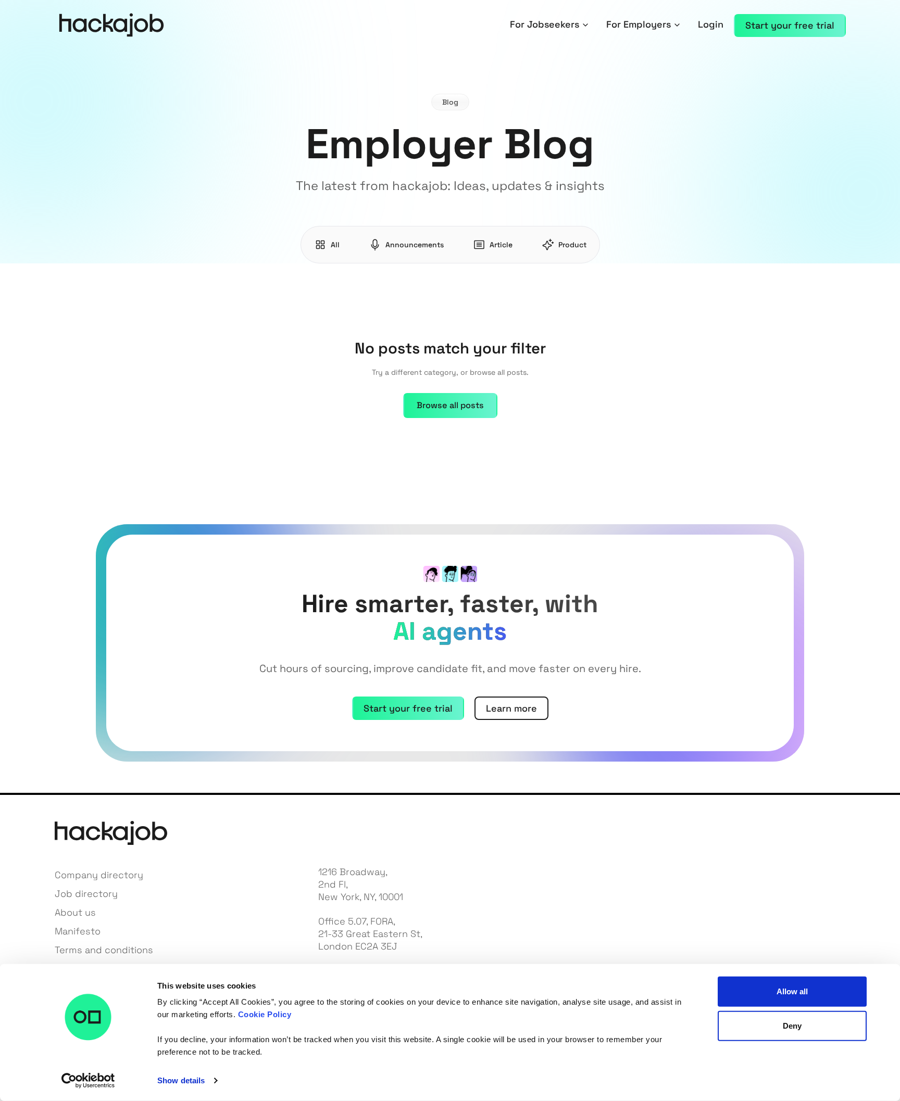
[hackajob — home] (111, 25)
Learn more (511, 708)
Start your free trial (408, 708)
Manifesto (78, 931)
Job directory (86, 894)
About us (75, 912)
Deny (792, 1025)
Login (710, 24)
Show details (181, 1080)
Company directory (99, 875)
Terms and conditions (104, 950)
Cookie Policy (265, 1014)
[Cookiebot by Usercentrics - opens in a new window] (88, 1081)
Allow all (792, 991)
